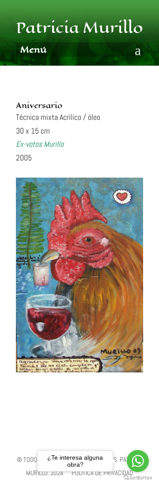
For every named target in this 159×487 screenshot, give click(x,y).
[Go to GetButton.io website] (138, 478)
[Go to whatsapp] (138, 461)
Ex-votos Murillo (40, 144)
